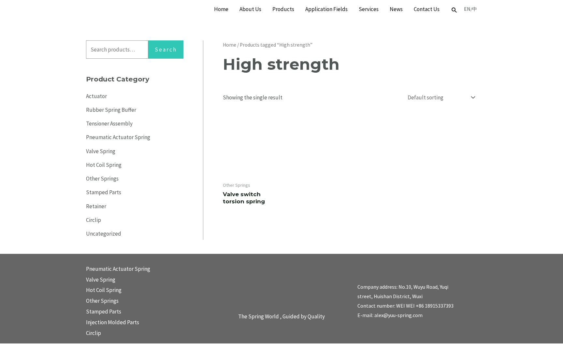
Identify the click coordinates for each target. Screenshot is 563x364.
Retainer (96, 206)
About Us (250, 9)
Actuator (96, 96)
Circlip (93, 220)
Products (283, 9)
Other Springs (102, 178)
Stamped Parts (103, 192)
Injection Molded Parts (112, 322)
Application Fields (326, 9)
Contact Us (427, 9)
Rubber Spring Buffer (111, 109)
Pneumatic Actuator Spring (118, 137)
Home (221, 9)
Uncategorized (103, 233)
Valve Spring (100, 151)
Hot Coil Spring (104, 164)
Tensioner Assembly (109, 123)
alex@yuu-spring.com (398, 315)
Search (166, 49)
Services (369, 9)
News (396, 9)
